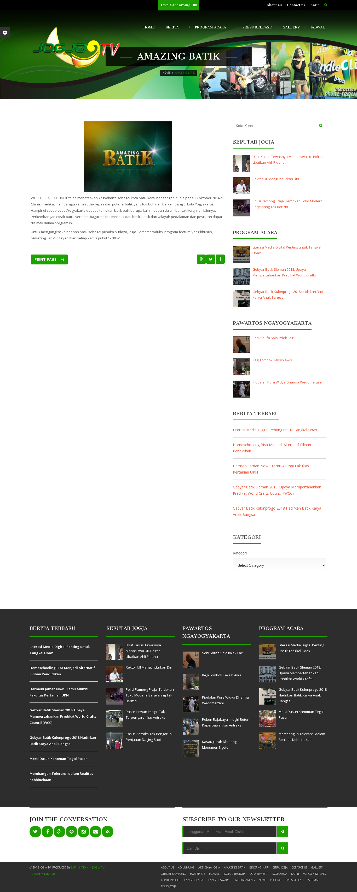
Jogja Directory (234, 874)
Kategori (240, 553)
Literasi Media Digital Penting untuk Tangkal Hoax (286, 250)
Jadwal (317, 27)
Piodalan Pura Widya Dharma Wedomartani (287, 382)
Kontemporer (170, 880)
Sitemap (313, 880)
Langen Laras (194, 880)
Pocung (275, 880)
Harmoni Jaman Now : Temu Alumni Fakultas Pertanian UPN (271, 469)
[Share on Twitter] (210, 259)
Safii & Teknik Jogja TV (88, 867)
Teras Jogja (169, 886)
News (262, 880)
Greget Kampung (173, 874)
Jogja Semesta (258, 874)
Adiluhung (186, 867)
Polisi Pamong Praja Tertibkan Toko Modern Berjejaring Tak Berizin (287, 204)
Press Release (257, 27)
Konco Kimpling (314, 874)
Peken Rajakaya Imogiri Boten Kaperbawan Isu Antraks (225, 722)
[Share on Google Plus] (201, 259)
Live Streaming (176, 5)
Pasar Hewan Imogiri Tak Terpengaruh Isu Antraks (145, 714)
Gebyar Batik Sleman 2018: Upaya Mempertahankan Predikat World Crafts (284, 272)
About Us (274, 5)
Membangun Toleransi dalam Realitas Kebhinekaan (61, 776)
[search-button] (325, 5)
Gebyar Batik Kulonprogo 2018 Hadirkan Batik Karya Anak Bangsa (288, 294)
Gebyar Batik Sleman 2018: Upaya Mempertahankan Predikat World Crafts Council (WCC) (277, 490)
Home (149, 27)
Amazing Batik (234, 867)
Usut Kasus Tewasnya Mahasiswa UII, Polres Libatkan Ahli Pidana (287, 159)
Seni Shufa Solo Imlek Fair (272, 337)
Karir (314, 5)
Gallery (291, 27)
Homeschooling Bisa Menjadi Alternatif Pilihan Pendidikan (272, 447)
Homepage (197, 874)
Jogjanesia (279, 874)
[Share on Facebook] (220, 259)
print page (46, 259)
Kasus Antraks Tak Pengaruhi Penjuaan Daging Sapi (149, 736)
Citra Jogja (280, 867)
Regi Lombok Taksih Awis (272, 360)
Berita (171, 28)
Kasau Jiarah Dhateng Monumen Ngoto (219, 744)
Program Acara (209, 28)
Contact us (296, 5)
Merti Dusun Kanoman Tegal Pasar (58, 758)
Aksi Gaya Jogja (209, 867)
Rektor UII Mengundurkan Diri (275, 178)
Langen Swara (218, 880)
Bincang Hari (259, 867)
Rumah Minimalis (42, 874)
